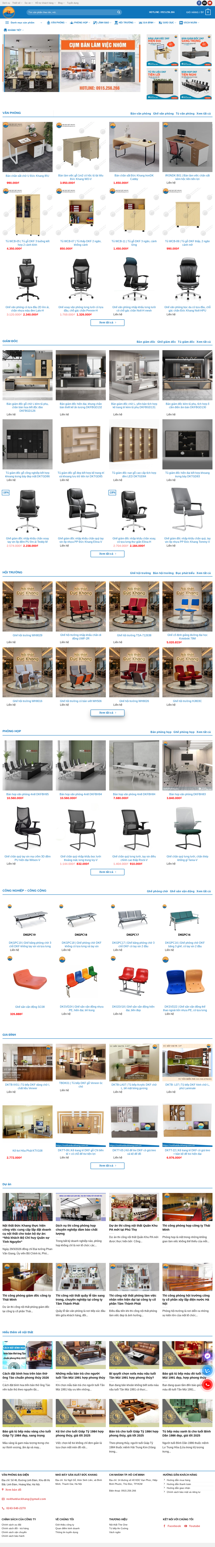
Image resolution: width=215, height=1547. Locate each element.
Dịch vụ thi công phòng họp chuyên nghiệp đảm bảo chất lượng (76, 1229)
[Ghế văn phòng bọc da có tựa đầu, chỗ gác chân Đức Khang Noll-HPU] (187, 279)
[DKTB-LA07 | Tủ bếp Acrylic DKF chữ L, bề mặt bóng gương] (134, 1062)
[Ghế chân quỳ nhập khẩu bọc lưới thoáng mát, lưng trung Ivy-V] (81, 828)
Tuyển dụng (72, 3)
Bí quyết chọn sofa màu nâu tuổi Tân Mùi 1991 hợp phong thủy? (132, 1375)
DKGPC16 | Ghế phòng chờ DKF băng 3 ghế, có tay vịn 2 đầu (185, 944)
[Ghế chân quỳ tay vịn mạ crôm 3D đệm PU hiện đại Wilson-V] (28, 828)
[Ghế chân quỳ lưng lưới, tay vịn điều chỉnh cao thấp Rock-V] (134, 828)
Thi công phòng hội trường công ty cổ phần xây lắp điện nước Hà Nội (186, 1299)
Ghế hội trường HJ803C (187, 701)
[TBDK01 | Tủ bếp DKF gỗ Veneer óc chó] (81, 1062)
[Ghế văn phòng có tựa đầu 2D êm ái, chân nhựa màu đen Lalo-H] (28, 279)
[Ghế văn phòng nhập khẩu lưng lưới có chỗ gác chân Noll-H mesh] (134, 279)
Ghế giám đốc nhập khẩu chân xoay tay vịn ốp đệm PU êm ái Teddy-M (27, 540)
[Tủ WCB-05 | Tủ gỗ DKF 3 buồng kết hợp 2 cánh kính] (28, 213)
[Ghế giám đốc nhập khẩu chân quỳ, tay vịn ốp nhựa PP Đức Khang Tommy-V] (187, 510)
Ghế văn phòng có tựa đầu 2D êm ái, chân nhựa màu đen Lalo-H (27, 309)
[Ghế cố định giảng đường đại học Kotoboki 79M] (187, 606)
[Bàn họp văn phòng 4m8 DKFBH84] (134, 765)
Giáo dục (168, 22)
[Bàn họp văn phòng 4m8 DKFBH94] (81, 765)
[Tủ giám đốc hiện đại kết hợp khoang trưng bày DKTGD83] (187, 444)
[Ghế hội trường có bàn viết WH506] (81, 672)
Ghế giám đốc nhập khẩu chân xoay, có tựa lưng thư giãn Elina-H (134, 540)
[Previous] (10, 63)
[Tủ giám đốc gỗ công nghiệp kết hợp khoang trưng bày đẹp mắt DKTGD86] (28, 444)
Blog (60, 3)
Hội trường (126, 22)
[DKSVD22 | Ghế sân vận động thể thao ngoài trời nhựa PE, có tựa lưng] (185, 979)
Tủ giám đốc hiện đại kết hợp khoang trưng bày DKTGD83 (187, 474)
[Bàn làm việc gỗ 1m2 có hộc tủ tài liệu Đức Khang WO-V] (81, 147)
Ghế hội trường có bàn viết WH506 (81, 701)
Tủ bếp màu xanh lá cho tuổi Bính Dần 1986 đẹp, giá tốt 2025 (186, 1433)
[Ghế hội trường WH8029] (28, 606)
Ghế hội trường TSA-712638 (134, 635)
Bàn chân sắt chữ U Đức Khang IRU (27, 175)
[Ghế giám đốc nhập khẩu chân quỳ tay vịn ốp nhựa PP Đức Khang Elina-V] (81, 510)
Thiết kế (16, 3)
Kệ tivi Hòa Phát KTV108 (27, 1150)
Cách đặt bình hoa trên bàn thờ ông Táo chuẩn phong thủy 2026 (26, 1375)
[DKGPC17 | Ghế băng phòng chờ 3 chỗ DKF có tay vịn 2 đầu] (133, 921)
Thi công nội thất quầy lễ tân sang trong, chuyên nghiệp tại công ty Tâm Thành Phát (80, 1299)
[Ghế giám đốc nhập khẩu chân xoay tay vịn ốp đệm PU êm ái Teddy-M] (28, 510)
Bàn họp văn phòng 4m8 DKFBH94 (81, 794)
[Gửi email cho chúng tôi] (204, 3)
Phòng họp (81, 22)
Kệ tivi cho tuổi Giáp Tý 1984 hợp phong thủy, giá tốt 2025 (80, 1433)
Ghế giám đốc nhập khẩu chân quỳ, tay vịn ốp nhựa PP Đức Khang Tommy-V (187, 540)
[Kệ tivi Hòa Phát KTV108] (28, 1122)
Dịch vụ (6, 3)
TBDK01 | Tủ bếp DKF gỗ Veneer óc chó (81, 1085)
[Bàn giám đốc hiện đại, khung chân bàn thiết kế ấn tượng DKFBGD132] (81, 375)
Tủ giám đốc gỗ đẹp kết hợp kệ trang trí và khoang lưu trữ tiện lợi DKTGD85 (81, 474)
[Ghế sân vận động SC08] (30, 979)
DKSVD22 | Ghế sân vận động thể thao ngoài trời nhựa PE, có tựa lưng (185, 1008)
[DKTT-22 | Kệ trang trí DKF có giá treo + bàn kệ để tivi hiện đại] (187, 1122)
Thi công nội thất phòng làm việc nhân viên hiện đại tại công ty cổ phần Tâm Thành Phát (132, 1299)
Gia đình (148, 22)
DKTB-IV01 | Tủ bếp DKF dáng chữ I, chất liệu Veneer (27, 1086)
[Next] (134, 63)
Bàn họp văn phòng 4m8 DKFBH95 (27, 794)
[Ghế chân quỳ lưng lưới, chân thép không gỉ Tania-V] (187, 828)
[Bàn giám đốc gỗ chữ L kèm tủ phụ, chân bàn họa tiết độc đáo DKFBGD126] (28, 375)
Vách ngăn (190, 22)
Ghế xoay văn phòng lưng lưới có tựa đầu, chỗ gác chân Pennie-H (80, 309)
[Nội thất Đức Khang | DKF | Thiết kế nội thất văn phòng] (12, 12)
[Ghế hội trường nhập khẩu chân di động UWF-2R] (81, 606)
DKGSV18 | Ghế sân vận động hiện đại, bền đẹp (133, 1008)
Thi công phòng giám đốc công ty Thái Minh (27, 1297)
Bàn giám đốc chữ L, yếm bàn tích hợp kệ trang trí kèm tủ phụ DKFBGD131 (134, 405)
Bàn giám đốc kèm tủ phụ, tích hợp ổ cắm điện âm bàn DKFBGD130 (187, 405)
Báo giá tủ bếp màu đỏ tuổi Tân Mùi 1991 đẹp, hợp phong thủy (184, 1375)
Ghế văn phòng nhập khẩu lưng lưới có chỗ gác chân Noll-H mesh (134, 309)
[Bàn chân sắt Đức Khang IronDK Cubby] (134, 147)
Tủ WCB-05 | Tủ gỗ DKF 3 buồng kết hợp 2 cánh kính (27, 243)
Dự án (28, 3)
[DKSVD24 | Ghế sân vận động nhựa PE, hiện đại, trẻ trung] (81, 979)
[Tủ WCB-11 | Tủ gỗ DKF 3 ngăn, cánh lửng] (134, 213)
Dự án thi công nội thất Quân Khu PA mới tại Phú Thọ (133, 1227)
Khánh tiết (15, 30)
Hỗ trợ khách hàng (44, 3)
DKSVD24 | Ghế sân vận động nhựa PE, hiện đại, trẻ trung (81, 1008)
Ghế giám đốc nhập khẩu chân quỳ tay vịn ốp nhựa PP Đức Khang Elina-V (81, 540)
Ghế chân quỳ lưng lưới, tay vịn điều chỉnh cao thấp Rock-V (134, 858)
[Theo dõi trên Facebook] (199, 3)
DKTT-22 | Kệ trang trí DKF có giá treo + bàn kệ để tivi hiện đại (187, 1152)
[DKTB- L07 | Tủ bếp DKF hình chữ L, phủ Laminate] (187, 1062)
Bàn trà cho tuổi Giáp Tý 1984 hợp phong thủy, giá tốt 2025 (133, 1433)
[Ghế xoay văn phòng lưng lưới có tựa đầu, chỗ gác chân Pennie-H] (81, 279)
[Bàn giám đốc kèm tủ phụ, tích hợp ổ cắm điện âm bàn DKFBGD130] (187, 375)
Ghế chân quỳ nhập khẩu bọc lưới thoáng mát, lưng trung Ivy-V (80, 858)
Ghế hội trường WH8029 (27, 635)
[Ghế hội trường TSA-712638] (134, 606)
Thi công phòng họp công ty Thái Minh (186, 1227)
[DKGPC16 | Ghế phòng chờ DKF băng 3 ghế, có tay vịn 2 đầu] (185, 921)
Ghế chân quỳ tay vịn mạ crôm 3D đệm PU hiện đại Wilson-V (28, 858)
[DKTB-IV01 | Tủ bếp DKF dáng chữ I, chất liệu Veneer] (28, 1062)
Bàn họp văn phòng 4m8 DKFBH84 (134, 794)
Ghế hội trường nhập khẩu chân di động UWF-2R (80, 637)
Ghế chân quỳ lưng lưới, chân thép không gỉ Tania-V (187, 858)
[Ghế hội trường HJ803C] (187, 672)
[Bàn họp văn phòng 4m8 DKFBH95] (28, 765)
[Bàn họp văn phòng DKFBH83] (187, 765)
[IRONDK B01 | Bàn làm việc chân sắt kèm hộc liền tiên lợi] (187, 147)
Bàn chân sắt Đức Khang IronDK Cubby (134, 177)
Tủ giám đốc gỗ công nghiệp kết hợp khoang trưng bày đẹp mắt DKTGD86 (27, 474)
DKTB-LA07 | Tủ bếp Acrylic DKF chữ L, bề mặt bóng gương (134, 1086)
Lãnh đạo (103, 22)
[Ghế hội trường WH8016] (28, 672)
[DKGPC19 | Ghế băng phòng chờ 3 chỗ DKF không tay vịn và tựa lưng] (30, 921)
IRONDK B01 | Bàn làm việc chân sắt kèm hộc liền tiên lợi (187, 177)
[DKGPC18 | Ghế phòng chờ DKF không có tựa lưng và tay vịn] (81, 921)
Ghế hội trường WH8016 (27, 701)
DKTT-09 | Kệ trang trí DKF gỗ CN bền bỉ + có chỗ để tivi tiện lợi (81, 1152)
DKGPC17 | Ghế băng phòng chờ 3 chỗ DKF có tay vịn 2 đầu (133, 944)
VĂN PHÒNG (12, 113)
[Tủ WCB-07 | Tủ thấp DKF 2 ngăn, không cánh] (81, 213)
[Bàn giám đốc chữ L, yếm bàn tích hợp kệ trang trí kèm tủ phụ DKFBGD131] (134, 375)
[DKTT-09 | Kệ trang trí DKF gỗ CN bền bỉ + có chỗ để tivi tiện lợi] (81, 1122)
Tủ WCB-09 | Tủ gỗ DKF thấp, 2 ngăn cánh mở (187, 243)
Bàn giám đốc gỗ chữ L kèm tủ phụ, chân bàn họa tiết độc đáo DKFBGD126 (28, 407)
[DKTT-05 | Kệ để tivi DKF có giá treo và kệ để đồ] (134, 1122)
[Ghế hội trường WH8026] (134, 672)
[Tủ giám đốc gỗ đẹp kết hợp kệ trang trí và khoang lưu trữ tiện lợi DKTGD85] (81, 444)
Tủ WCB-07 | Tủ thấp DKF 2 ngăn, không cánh (80, 243)
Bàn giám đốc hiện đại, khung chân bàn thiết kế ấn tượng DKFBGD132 (81, 405)
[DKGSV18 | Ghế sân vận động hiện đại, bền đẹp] (133, 979)
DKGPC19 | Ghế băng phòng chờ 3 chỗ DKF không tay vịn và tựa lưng (30, 944)
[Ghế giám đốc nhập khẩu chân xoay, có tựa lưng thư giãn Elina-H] (134, 510)
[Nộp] (119, 12)
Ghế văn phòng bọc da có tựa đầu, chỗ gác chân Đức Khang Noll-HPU (187, 309)
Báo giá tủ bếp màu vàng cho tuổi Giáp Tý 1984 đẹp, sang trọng (27, 1433)
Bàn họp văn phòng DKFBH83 (187, 794)
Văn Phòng (57, 22)
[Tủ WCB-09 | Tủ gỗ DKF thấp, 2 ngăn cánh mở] (187, 213)
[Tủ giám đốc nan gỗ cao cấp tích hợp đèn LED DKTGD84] (134, 444)
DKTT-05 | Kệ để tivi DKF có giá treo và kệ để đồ (134, 1152)
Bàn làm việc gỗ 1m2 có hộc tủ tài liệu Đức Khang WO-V (80, 177)
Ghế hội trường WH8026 (134, 701)
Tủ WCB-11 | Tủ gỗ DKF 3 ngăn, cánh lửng (134, 243)
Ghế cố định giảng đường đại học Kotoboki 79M (187, 637)
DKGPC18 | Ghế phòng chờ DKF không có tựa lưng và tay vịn (81, 944)
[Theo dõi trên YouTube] (209, 3)
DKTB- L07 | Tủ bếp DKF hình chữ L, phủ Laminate (187, 1086)
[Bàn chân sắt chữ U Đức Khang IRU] (28, 147)
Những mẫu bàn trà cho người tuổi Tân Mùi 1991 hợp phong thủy (80, 1375)
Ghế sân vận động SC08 (30, 1006)
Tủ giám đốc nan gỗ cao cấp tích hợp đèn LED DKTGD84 (134, 474)
